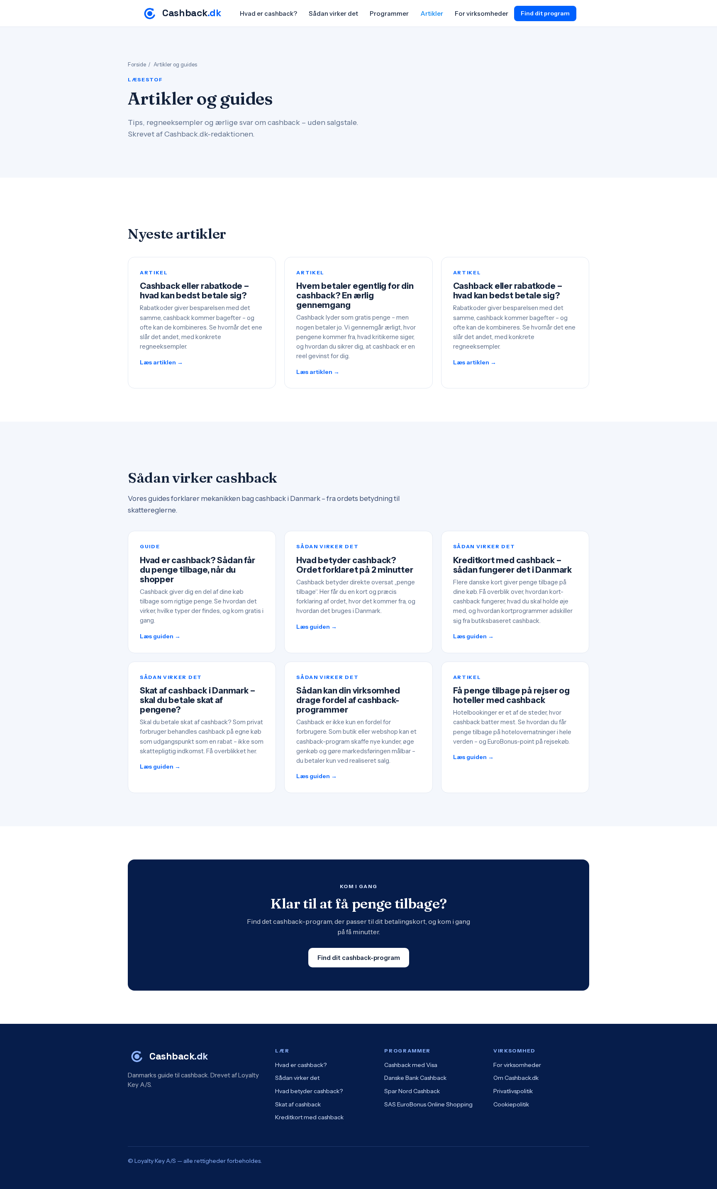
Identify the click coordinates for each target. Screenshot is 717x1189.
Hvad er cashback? (268, 13)
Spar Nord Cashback (412, 1091)
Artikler (431, 13)
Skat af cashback (298, 1104)
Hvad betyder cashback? (309, 1091)
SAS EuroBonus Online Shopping (428, 1104)
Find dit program (545, 13)
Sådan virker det (333, 13)
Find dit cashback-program (358, 958)
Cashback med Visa (410, 1065)
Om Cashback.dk (516, 1078)
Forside (137, 64)
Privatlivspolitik (513, 1091)
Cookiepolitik (511, 1104)
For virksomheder (481, 13)
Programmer (389, 13)
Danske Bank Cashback (415, 1078)
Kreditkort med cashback (309, 1117)
